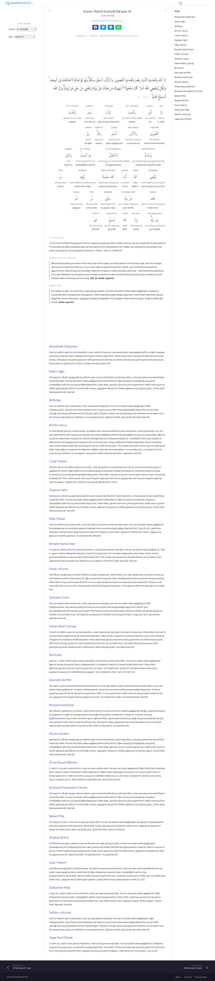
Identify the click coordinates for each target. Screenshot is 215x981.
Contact (188, 977)
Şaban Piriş (180, 95)
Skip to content (3, 3)
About (178, 977)
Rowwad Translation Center (188, 91)
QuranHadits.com (20, 977)
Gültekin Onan (181, 58)
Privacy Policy (201, 977)
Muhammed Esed (183, 77)
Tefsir (177, 11)
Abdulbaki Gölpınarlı (184, 17)
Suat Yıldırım (180, 105)
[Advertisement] (15, 79)
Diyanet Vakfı (181, 40)
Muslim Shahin (181, 82)
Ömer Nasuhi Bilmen (184, 86)
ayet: (11, 36)
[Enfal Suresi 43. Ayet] (165, 10)
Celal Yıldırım (181, 35)
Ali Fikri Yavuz (181, 30)
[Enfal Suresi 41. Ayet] (49, 10)
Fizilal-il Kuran (181, 54)
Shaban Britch (181, 100)
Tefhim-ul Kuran (182, 114)
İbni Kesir (179, 67)
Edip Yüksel (180, 44)
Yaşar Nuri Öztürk (183, 119)
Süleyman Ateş (181, 109)
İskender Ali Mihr (182, 72)
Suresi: (11, 29)
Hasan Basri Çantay (184, 63)
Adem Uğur (180, 21)
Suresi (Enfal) (107, 15)
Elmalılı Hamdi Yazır (184, 49)
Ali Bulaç (178, 26)
